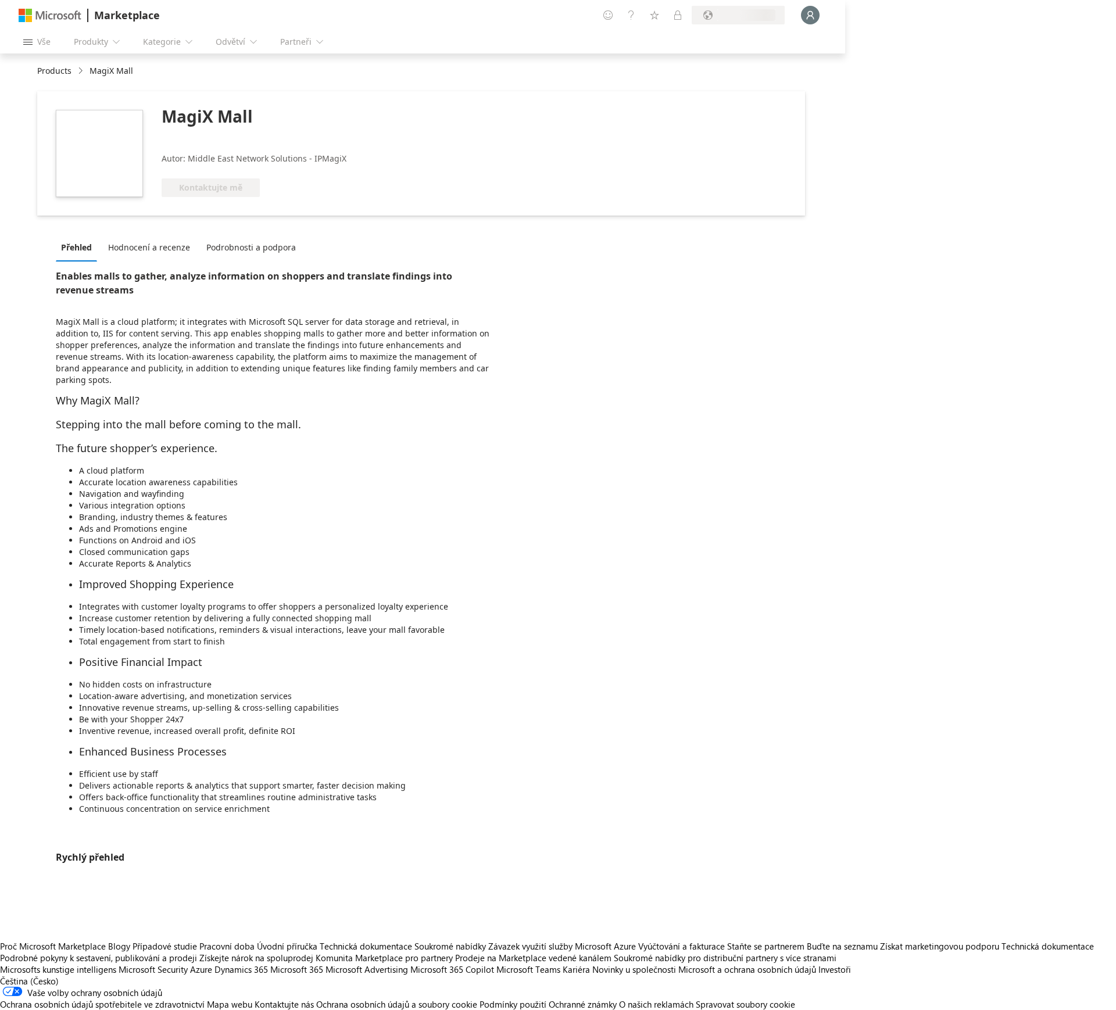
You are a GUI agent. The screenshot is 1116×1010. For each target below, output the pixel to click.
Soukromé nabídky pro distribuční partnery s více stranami (725, 958)
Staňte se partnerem (765, 946)
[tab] (79, 247)
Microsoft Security (153, 969)
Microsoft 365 (296, 969)
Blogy (119, 946)
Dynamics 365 (241, 969)
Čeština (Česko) (29, 981)
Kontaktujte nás (284, 1004)
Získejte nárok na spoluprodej (256, 958)
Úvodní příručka (287, 946)
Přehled (76, 247)
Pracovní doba (227, 946)
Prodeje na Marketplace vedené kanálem (533, 958)
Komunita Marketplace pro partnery (384, 958)
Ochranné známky (583, 1004)
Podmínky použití (513, 1004)
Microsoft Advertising (367, 969)
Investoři (834, 969)
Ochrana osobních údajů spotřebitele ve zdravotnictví (102, 1004)
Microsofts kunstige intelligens (58, 969)
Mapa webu (229, 1004)
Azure (201, 969)
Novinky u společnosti (634, 969)
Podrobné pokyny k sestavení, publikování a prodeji (98, 958)
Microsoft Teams (528, 969)
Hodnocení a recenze (149, 247)
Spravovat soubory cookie (745, 1004)
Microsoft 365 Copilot (452, 969)
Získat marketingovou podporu (939, 946)
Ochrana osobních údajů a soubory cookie (396, 1004)
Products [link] (54, 70)
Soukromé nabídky (450, 946)
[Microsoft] (50, 15)
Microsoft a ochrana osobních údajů (747, 969)
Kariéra (576, 969)
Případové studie (165, 946)
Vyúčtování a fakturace (681, 946)
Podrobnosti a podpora (251, 247)
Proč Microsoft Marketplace (53, 946)
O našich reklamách (656, 1004)
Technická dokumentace (366, 946)
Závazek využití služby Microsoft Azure (563, 946)
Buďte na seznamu (842, 946)
